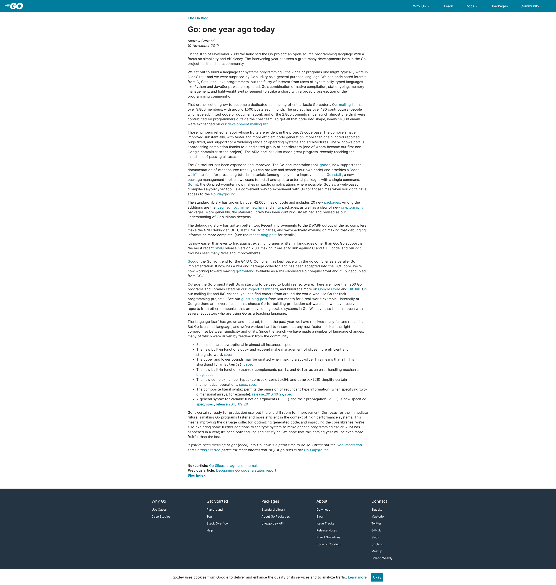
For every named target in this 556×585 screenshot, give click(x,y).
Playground (215, 509)
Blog (319, 516)
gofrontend (245, 271)
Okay (377, 577)
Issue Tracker (326, 523)
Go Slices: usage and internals (233, 465)
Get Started (217, 501)
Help (210, 530)
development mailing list (248, 124)
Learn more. (357, 577)
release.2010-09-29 (232, 404)
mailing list (348, 104)
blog (200, 374)
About (322, 501)
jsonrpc (232, 207)
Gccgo (193, 261)
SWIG (219, 248)
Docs (472, 6)
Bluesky (376, 509)
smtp (277, 207)
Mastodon (378, 516)
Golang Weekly (381, 558)
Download (323, 509)
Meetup (376, 551)
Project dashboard (263, 289)
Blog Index (196, 475)
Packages (500, 6)
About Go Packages (275, 516)
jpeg (220, 207)
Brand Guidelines (328, 537)
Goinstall (334, 174)
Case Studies (161, 516)
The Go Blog (198, 18)
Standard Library (273, 509)
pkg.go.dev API (272, 523)
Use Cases (159, 509)
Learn (448, 6)
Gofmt (193, 184)
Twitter (376, 523)
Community (532, 6)
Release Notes (326, 530)
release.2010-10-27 (267, 394)
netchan (257, 207)
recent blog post (263, 235)
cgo (358, 248)
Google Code (329, 289)
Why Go (422, 6)
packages (332, 202)
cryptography (352, 207)
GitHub (354, 289)
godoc (325, 165)
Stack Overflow (217, 523)
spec (287, 344)
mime (244, 207)
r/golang (377, 544)
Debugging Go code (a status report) (247, 470)
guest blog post (254, 299)
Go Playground (223, 194)
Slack (375, 537)
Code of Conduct (328, 544)
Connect (379, 501)
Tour (210, 516)
